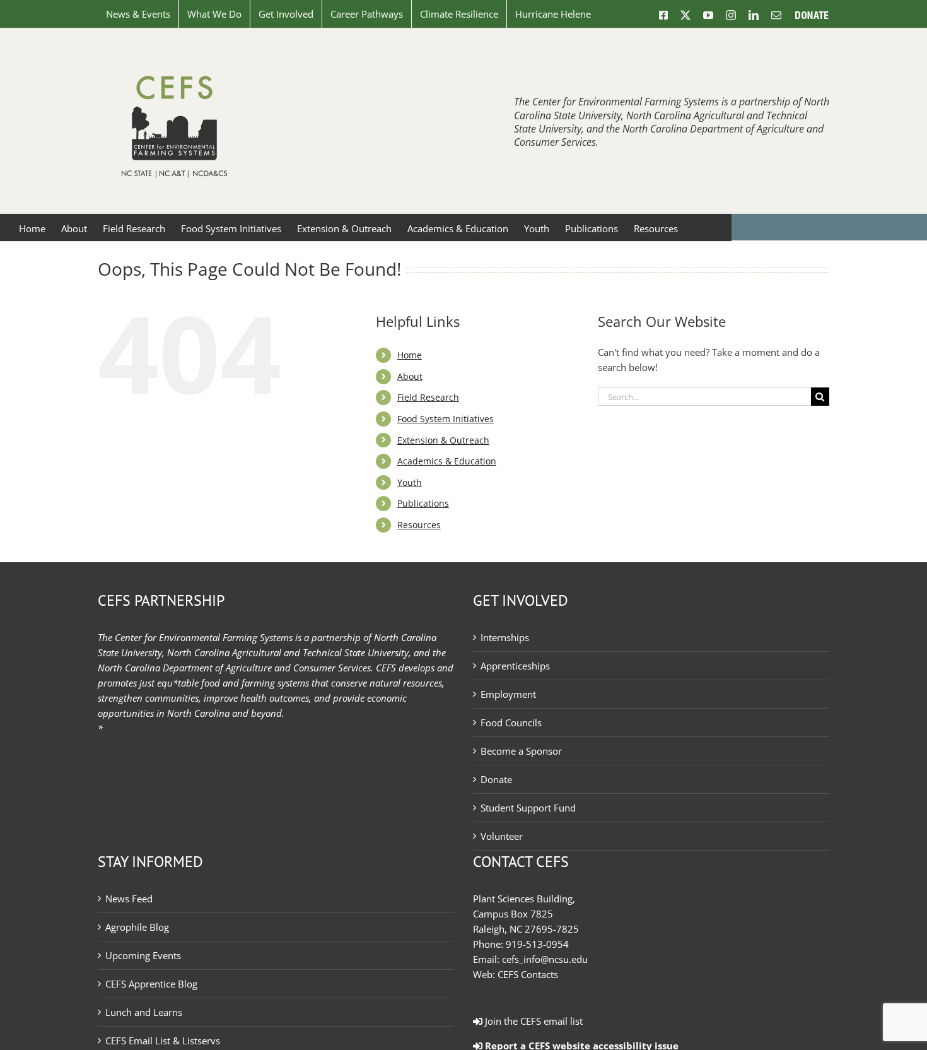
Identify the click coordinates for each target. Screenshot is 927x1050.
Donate (496, 779)
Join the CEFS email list (532, 1021)
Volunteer (502, 836)
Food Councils (511, 722)
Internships (505, 637)
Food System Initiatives (445, 419)
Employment (508, 694)
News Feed (129, 898)
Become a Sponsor (521, 751)
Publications (423, 503)
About (410, 376)
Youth (409, 482)
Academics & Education (446, 461)
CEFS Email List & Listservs (162, 1040)
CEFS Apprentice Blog (151, 983)
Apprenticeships (515, 665)
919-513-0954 (537, 944)
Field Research (428, 397)
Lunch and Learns (143, 1012)
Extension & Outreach (443, 440)
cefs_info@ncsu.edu (545, 959)
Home (409, 355)
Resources (419, 525)
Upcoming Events (143, 955)
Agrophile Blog (137, 927)
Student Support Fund (528, 807)
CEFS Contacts (528, 974)
